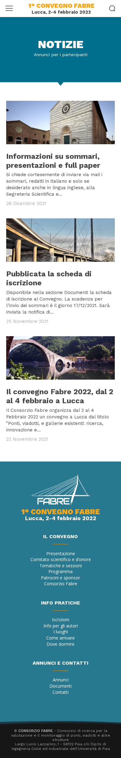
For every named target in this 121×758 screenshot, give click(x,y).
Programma (60, 571)
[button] (112, 8)
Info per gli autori (60, 626)
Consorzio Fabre (60, 583)
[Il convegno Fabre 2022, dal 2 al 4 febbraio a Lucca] (60, 358)
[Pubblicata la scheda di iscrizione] (60, 240)
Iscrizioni (60, 619)
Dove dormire (60, 644)
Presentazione (60, 553)
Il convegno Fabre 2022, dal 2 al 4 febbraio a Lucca (59, 396)
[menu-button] (9, 8)
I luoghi (60, 632)
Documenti (60, 686)
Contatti (60, 692)
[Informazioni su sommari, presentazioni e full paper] (60, 122)
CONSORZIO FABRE (35, 731)
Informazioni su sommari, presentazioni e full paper (53, 161)
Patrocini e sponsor (60, 578)
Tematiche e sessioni (60, 565)
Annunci (61, 680)
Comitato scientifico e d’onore (60, 559)
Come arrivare (60, 638)
